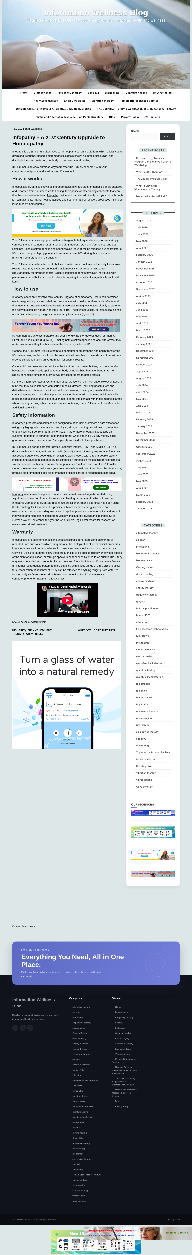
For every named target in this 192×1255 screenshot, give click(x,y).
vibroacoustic (144, 779)
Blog (112, 117)
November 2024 (145, 357)
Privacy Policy (130, 117)
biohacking (142, 546)
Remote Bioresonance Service (139, 101)
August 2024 (143, 378)
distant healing (144, 574)
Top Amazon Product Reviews (153, 752)
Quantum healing (136, 93)
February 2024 (144, 419)
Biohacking (112, 93)
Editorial (37, 129)
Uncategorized (144, 766)
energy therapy (145, 587)
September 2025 (145, 289)
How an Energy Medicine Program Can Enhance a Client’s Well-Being (152, 162)
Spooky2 (93, 93)
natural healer (144, 656)
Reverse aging (162, 93)
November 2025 (145, 275)
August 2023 (143, 460)
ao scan (140, 539)
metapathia (142, 642)
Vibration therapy (103, 101)
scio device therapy (147, 731)
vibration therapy (146, 772)
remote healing (144, 697)
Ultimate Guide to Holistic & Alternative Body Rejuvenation (53, 109)
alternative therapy (147, 532)
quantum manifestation (149, 676)
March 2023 (143, 494)
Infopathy (17, 151)
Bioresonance (43, 93)
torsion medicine (145, 759)
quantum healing (146, 670)
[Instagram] (30, 1028)
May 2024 (142, 398)
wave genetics (144, 786)
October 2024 (144, 364)
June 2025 (142, 309)
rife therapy (142, 724)
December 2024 (145, 350)
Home (24, 93)
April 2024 (142, 405)
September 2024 (145, 371)
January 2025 (144, 344)
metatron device (145, 649)
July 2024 (142, 385)
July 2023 (142, 467)
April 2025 (142, 323)
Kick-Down (142, 635)
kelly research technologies (152, 628)
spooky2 (141, 738)
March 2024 (143, 412)
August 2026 (143, 220)
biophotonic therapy (148, 553)
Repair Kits (142, 704)
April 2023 (142, 487)
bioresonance (144, 560)
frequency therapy (146, 594)
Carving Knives (145, 567)
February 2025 (144, 337)
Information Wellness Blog (96, 12)
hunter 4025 (143, 615)
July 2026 (142, 227)
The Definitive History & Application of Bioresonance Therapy (136, 109)
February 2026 (144, 254)
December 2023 (145, 433)
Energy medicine (75, 101)
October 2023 (144, 446)
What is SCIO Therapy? (149, 171)
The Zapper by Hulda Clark (151, 178)
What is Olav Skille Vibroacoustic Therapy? (148, 187)
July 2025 (142, 302)
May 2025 (142, 316)
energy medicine (145, 580)
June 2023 (142, 474)
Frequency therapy (70, 93)
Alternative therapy (46, 101)
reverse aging (144, 718)
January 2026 (144, 261)
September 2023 (145, 453)
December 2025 (145, 268)
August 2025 (143, 295)
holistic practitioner (147, 608)
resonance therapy (147, 711)
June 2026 (142, 234)
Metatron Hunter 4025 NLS (151, 196)
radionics (141, 690)
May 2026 (142, 241)
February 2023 (144, 501)
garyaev (140, 601)
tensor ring (142, 745)
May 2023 (142, 481)
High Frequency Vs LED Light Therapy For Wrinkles (32, 632)
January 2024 (144, 426)
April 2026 (142, 248)
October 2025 (144, 282)
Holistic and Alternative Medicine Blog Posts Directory (68, 117)
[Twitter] (23, 1028)
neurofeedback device (149, 663)
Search (135, 130)
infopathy (141, 622)
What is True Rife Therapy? (96, 630)
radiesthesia (143, 683)
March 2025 (143, 330)
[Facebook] (15, 1028)
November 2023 (145, 439)
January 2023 (144, 508)
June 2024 (142, 391)
